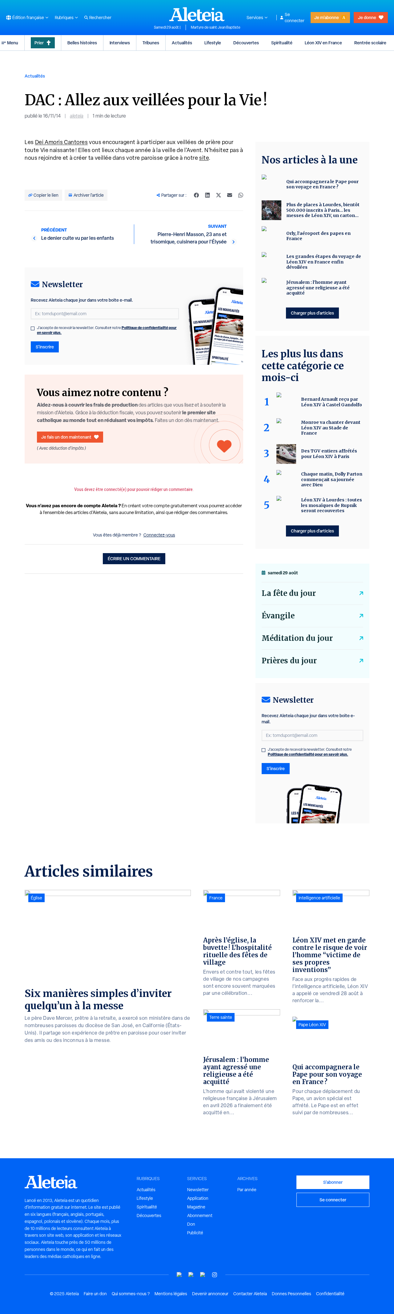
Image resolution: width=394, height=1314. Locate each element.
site (204, 157)
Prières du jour (289, 660)
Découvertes (246, 43)
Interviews (120, 43)
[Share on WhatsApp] (240, 195)
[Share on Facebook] (196, 195)
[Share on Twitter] (218, 195)
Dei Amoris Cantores (61, 142)
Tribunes (151, 43)
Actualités (182, 43)
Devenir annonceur (210, 1293)
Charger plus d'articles (312, 313)
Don (191, 1224)
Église (36, 898)
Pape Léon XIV (312, 1024)
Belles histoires (82, 43)
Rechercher (100, 17)
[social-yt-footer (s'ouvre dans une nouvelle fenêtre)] (179, 1275)
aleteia (76, 116)
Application (197, 1198)
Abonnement (199, 1215)
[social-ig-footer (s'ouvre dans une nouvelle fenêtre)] (214, 1275)
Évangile (278, 616)
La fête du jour (289, 593)
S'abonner (333, 1182)
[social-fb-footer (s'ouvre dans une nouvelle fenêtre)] (191, 1275)
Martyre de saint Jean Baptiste (215, 27)
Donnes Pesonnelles (291, 1293)
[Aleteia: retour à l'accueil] (197, 14)
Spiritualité (281, 43)
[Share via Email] (229, 195)
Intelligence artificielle (319, 898)
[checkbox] (32, 328)
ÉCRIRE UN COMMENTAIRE (134, 558)
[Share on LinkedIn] (207, 195)
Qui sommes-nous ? (131, 1293)
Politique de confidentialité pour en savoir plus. (308, 754)
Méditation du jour (297, 638)
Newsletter (198, 1189)
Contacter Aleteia (250, 1293)
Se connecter (294, 17)
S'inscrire (45, 347)
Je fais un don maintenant (66, 437)
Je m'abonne (326, 17)
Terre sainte (220, 1017)
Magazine (196, 1207)
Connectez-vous (159, 535)
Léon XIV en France (323, 43)
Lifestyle (212, 43)
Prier (39, 43)
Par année (246, 1189)
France (216, 898)
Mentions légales (171, 1293)
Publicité (195, 1233)
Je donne (367, 17)
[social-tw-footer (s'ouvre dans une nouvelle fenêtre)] (203, 1275)
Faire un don (95, 1293)
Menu (12, 43)
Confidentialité (330, 1293)
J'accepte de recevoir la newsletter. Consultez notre (107, 330)
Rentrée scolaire (370, 43)
